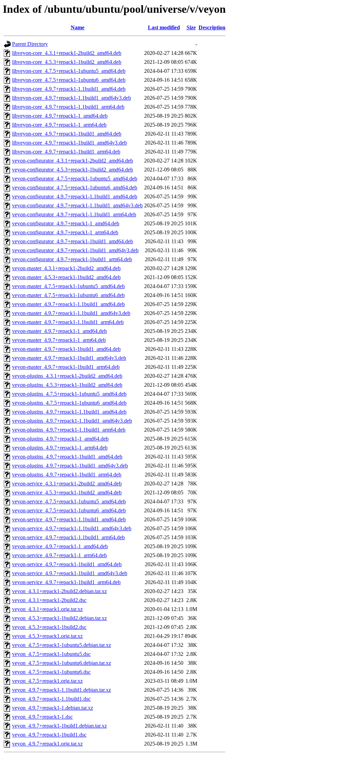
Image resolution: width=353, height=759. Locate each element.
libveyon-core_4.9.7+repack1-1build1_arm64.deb (66, 152)
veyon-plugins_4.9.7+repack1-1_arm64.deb (60, 448)
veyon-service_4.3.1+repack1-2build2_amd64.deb (67, 483)
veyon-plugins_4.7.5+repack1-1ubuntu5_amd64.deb (69, 394)
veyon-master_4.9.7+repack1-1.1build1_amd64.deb (68, 304)
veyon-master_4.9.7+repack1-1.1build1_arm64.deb (68, 322)
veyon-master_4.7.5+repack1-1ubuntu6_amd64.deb (68, 295)
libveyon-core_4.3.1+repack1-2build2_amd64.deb (66, 53)
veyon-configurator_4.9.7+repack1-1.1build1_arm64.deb (74, 214)
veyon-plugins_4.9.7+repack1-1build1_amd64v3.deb (70, 466)
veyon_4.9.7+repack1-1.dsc (42, 717)
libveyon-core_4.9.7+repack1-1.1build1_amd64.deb (68, 89)
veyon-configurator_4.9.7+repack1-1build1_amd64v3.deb (75, 250)
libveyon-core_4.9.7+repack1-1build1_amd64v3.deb (69, 143)
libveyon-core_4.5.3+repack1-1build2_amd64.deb (66, 62)
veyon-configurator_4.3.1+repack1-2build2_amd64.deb (72, 161)
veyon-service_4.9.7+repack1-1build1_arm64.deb (66, 582)
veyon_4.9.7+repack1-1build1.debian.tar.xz (59, 726)
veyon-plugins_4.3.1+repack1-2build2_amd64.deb (67, 376)
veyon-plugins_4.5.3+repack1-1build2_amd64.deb (67, 385)
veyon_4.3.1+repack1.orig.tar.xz (47, 609)
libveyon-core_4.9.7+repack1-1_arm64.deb (59, 125)
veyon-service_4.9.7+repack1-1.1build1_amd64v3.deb (71, 528)
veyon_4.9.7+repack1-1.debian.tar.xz (52, 708)
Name (77, 27)
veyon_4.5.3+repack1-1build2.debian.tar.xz (59, 618)
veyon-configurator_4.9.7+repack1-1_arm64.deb (65, 232)
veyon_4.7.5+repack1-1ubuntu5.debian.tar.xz (61, 645)
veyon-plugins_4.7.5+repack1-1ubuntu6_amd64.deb (69, 403)
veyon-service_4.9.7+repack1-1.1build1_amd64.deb (69, 519)
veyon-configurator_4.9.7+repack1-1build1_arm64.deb (72, 259)
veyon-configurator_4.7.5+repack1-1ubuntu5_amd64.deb (74, 178)
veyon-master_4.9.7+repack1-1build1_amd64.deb (66, 349)
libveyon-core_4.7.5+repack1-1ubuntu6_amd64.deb (68, 80)
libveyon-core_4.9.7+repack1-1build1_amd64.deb (66, 134)
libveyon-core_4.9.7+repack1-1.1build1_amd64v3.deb (71, 98)
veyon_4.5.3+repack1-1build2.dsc (49, 627)
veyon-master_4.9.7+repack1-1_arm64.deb (59, 340)
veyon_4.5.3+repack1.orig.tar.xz (47, 636)
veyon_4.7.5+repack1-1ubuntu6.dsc (51, 672)
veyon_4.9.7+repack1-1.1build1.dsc (51, 699)
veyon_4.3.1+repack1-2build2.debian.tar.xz (59, 591)
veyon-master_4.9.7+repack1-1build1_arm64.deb (66, 367)
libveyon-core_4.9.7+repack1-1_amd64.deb (60, 116)
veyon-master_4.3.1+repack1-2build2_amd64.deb (66, 268)
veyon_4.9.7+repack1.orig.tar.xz (47, 744)
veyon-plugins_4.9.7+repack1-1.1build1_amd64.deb (69, 412)
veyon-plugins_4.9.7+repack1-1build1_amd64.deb (67, 457)
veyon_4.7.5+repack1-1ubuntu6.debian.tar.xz (61, 663)
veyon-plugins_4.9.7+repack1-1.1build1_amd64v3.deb (72, 421)
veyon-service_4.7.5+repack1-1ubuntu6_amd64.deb (69, 510)
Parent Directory (30, 44)
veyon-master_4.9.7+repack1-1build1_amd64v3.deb (69, 358)
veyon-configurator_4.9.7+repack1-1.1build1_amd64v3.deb (77, 205)
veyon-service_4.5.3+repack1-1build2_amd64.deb (67, 492)
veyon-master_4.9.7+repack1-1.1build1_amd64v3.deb (71, 313)
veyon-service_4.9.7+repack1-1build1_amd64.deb (67, 564)
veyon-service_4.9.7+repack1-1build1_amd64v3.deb (69, 573)
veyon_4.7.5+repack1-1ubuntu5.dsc (51, 654)
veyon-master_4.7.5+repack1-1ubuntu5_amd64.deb (68, 286)
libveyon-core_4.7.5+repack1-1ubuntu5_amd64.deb (68, 71)
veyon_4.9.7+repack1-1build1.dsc (49, 735)
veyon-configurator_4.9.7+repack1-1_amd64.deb (65, 223)
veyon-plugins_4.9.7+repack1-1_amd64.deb (60, 439)
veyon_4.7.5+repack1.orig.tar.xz (47, 681)
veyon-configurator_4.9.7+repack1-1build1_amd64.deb (72, 241)
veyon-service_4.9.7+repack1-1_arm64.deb (59, 555)
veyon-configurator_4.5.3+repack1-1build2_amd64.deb (72, 169)
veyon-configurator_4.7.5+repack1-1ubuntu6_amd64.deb (74, 187)
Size (191, 27)
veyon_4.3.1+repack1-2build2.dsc (49, 600)
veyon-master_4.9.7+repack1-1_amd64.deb (59, 331)
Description (212, 27)
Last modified (164, 27)
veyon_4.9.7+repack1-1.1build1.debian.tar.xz (61, 690)
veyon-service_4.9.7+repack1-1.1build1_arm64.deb (68, 537)
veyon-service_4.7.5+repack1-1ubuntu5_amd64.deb (69, 501)
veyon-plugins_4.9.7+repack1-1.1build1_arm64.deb (68, 430)
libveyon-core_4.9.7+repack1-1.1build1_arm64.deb (68, 107)
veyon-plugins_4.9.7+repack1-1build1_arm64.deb (66, 474)
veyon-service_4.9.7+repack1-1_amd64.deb (60, 546)
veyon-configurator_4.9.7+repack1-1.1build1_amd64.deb (74, 196)
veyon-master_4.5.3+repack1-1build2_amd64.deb (66, 277)
